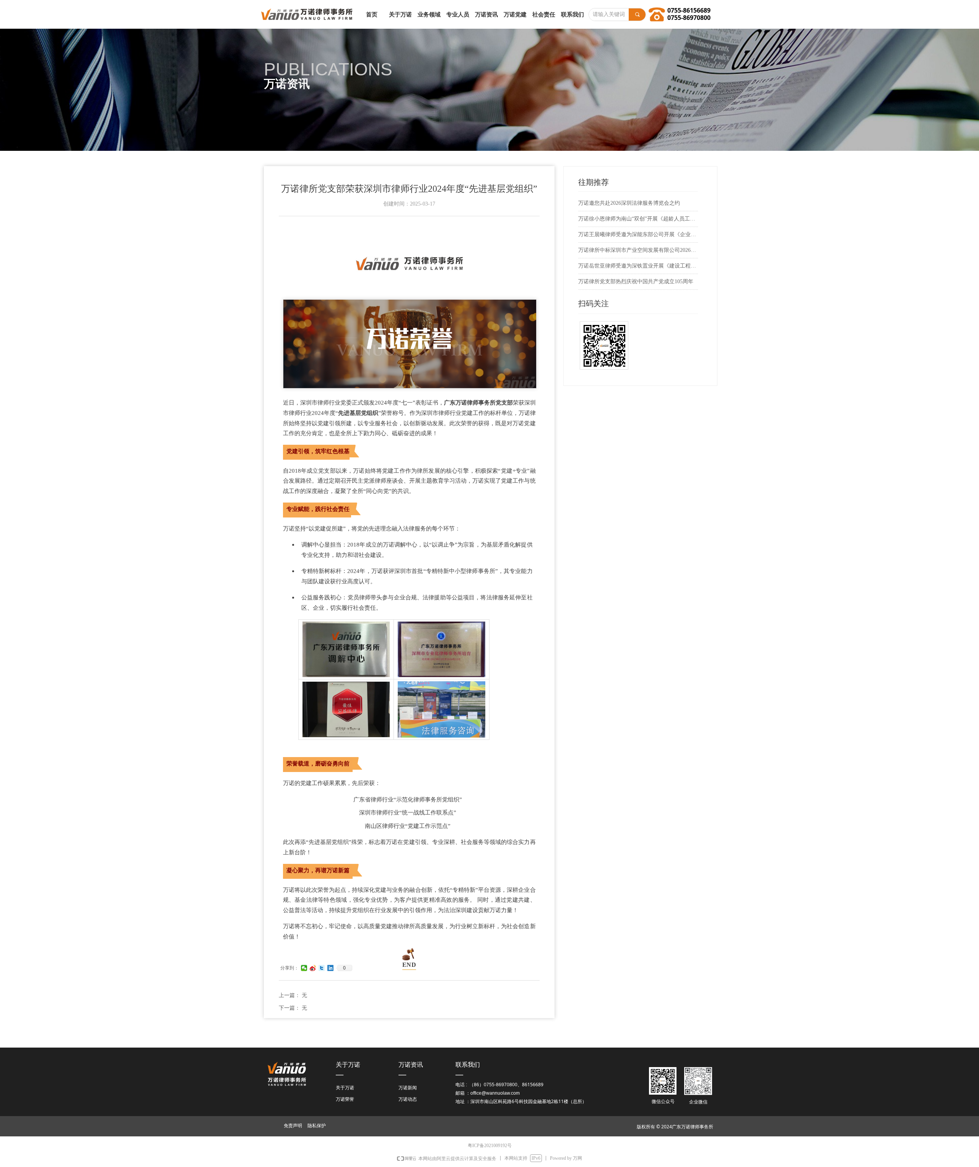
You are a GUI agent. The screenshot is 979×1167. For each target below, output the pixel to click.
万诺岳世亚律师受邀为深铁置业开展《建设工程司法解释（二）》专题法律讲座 (638, 266)
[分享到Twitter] (322, 968)
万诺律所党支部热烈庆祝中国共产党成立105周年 (635, 281)
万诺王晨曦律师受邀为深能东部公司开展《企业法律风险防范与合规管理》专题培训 (638, 234)
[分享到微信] (304, 968)
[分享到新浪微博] (313, 968)
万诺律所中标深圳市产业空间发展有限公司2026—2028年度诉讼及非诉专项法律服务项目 (638, 250)
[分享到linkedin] (330, 968)
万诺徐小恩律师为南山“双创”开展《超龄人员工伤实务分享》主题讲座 (638, 219)
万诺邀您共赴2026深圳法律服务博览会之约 (629, 203)
